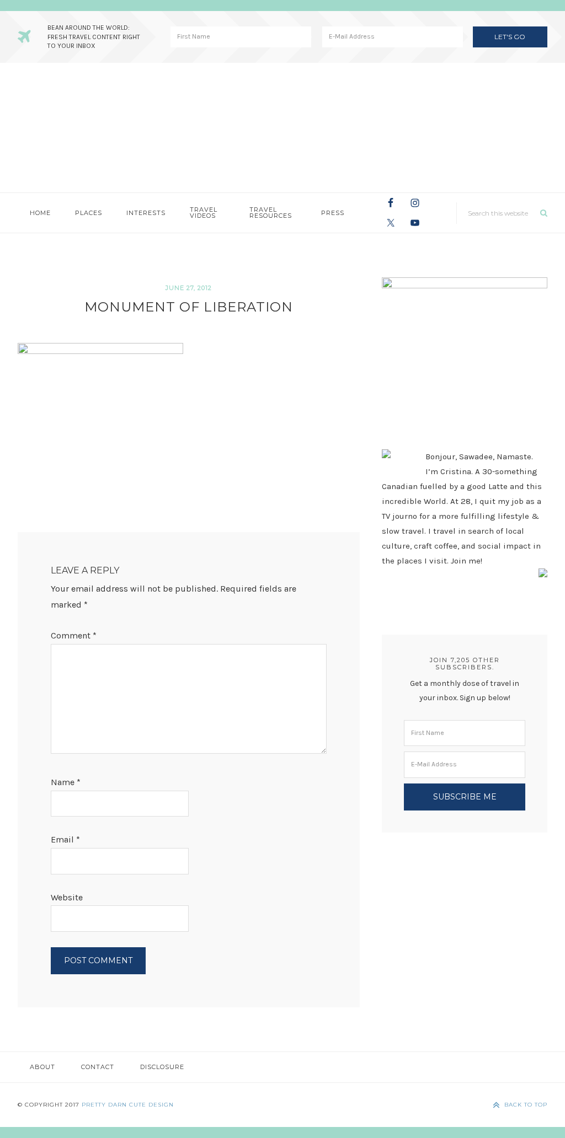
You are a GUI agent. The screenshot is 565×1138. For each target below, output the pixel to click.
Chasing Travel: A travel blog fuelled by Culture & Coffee (282, 127)
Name (66, 782)
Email (65, 839)
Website (67, 897)
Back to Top (525, 1104)
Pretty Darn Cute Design (128, 1104)
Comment (74, 635)
